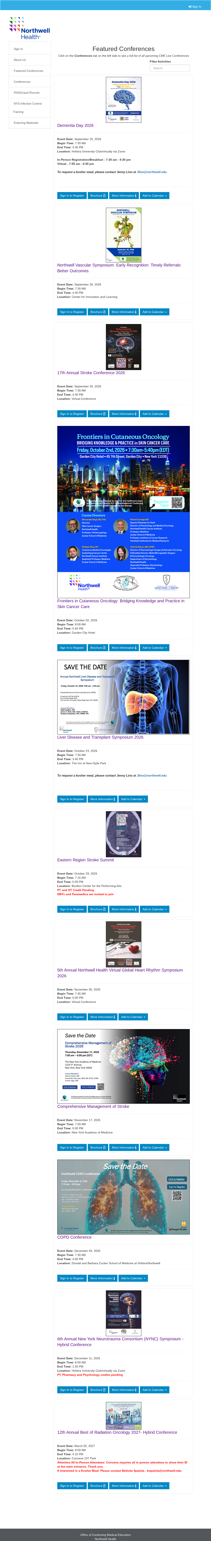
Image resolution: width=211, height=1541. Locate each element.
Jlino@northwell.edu (152, 172)
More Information (123, 195)
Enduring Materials (26, 122)
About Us (19, 59)
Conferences (22, 81)
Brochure (96, 195)
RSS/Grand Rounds (27, 92)
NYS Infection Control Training (27, 107)
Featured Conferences (28, 70)
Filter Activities (160, 61)
